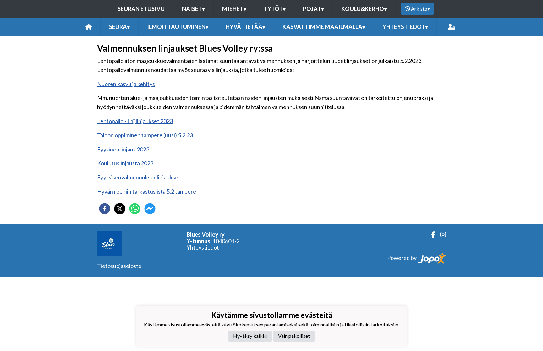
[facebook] (104, 208)
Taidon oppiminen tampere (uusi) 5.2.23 (145, 135)
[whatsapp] (134, 208)
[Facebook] (430, 234)
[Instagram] (440, 234)
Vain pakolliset (294, 336)
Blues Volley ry (206, 234)
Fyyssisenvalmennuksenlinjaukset (138, 177)
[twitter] (119, 208)
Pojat (313, 8)
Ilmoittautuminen (177, 26)
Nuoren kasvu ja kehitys (126, 83)
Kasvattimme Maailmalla (323, 26)
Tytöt (275, 8)
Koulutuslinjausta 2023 (125, 163)
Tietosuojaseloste (119, 265)
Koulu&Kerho (364, 8)
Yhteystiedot (203, 247)
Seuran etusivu (141, 8)
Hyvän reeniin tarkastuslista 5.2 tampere (146, 191)
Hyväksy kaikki (250, 336)
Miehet (234, 8)
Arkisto (420, 9)
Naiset (193, 8)
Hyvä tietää (245, 26)
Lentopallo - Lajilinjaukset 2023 (135, 121)
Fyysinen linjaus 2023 (123, 149)
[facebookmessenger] (150, 208)
